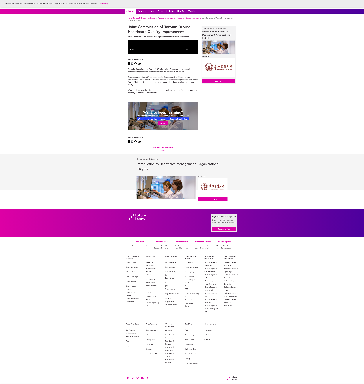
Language (149, 292)
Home (130, 18)
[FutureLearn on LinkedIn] (147, 378)
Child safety (208, 330)
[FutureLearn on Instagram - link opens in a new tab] (132, 378)
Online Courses (131, 262)
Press (160, 11)
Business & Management (141, 18)
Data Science (169, 278)
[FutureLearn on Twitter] (137, 378)
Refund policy (189, 340)
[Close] (361, 3)
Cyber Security (170, 289)
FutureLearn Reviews (152, 335)
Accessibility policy (191, 354)
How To (180, 11)
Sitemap (187, 359)
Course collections (171, 305)
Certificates (149, 344)
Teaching (148, 275)
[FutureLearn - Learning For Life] (231, 378)
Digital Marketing (171, 262)
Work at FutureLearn (132, 336)
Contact (207, 340)
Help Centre (208, 335)
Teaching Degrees (190, 272)
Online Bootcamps (132, 277)
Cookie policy (189, 344)
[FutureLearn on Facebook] (128, 378)
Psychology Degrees (191, 267)
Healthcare (153, 18)
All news (130, 11)
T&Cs (186, 330)
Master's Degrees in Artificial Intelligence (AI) (211, 309)
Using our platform (152, 330)
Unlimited (149, 349)
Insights (170, 11)
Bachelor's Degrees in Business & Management (231, 302)
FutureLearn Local (146, 11)
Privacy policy (189, 335)
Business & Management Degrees (189, 303)
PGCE (187, 289)
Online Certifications (132, 267)
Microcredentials (131, 272)
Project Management (171, 294)
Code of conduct (190, 349)
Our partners (169, 330)
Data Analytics (170, 267)
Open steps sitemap (191, 363)
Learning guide (150, 340)
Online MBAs (189, 262)
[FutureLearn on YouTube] (142, 378)
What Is (191, 11)
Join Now (219, 81)
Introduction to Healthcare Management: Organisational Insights (180, 18)
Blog (127, 346)
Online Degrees (131, 281)
